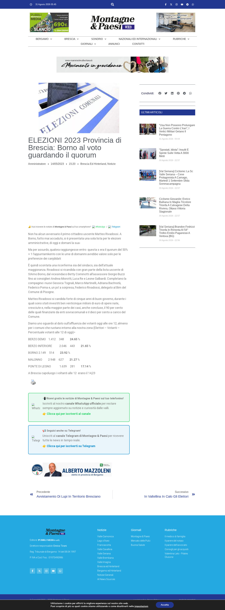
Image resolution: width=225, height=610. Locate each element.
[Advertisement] (79, 197)
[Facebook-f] (165, 4)
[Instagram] (176, 4)
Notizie (111, 163)
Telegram (116, 226)
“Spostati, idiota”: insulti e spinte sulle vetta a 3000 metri (174, 152)
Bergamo (42, 39)
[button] (112, 4)
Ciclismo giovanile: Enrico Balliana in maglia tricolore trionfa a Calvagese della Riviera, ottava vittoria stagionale (175, 205)
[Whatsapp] (193, 4)
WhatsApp (100, 226)
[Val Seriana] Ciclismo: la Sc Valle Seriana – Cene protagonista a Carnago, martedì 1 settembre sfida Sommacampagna (176, 177)
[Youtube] (182, 4)
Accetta (165, 604)
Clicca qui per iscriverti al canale (69, 413)
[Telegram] (187, 4)
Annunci (114, 43)
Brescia (69, 39)
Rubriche (179, 39)
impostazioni (141, 606)
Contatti (138, 43)
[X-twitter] (171, 4)
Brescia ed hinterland (93, 163)
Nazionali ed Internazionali (138, 39)
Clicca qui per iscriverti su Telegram (71, 446)
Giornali (87, 43)
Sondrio (97, 39)
